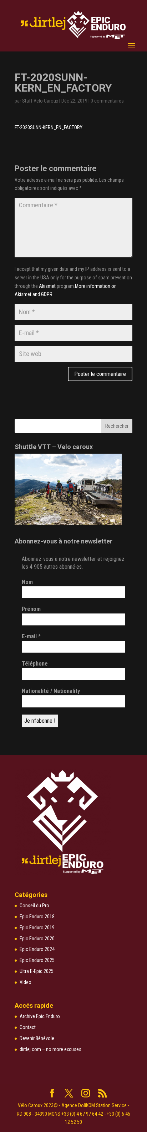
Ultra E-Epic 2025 (37, 971)
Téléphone (35, 663)
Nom (27, 582)
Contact (28, 1027)
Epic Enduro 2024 (37, 949)
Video (25, 982)
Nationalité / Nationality (51, 691)
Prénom (31, 609)
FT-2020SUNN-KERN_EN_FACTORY (48, 127)
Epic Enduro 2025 (37, 960)
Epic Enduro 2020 (37, 938)
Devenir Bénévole (37, 1038)
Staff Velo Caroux (40, 101)
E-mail (31, 636)
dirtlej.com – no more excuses (50, 1049)
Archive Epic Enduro (40, 1016)
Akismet (47, 286)
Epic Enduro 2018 (37, 916)
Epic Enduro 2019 (37, 927)
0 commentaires (107, 101)
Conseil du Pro (34, 905)
